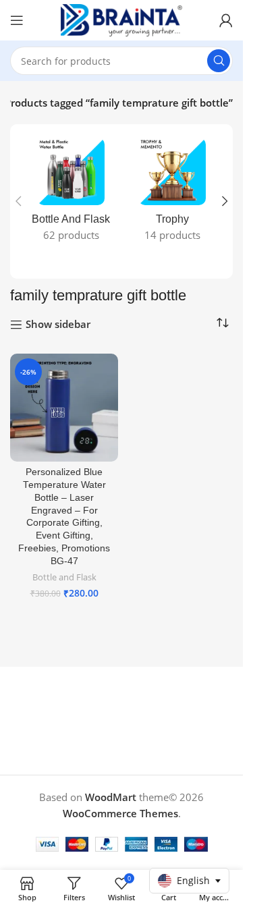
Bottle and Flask (64, 577)
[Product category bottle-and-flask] (71, 194)
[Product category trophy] (172, 194)
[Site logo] (121, 19)
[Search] (218, 60)
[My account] (226, 20)
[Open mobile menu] (16, 20)
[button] (18, 201)
